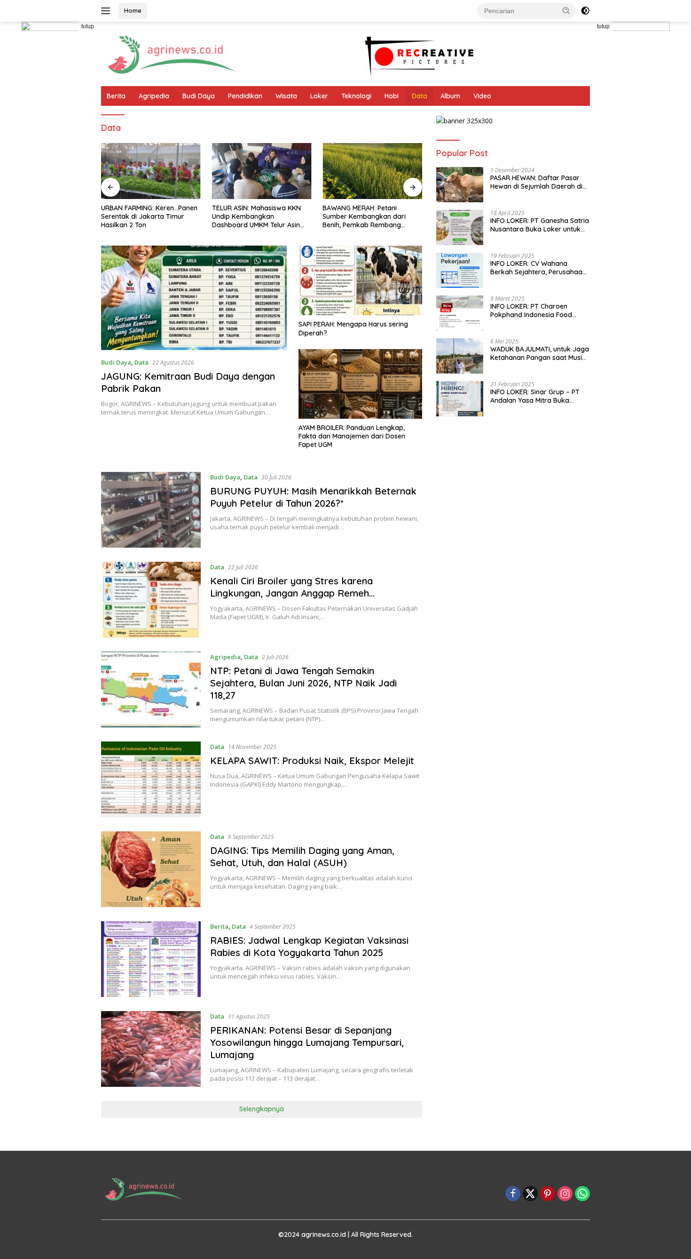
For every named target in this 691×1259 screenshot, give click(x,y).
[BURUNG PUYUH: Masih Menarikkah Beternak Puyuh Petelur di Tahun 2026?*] (151, 510)
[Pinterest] (547, 1194)
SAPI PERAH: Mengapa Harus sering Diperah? (353, 328)
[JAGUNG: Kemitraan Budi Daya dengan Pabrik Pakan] (194, 298)
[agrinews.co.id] (171, 52)
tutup (87, 26)
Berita (116, 96)
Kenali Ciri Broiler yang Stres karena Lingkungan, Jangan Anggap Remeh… (292, 587)
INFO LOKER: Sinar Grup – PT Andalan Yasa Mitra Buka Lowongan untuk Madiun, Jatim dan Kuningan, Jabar (539, 396)
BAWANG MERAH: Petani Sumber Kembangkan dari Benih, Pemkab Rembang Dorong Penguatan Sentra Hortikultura (364, 217)
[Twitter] (530, 1194)
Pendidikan (245, 96)
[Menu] (107, 11)
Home (132, 10)
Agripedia (154, 96)
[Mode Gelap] (585, 11)
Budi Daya (198, 96)
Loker (319, 96)
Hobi (392, 96)
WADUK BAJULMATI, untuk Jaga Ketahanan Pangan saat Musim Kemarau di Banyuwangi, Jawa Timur (539, 353)
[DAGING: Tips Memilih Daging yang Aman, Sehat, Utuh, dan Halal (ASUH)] (151, 869)
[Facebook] (512, 1194)
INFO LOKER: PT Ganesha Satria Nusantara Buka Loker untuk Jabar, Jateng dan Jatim (539, 224)
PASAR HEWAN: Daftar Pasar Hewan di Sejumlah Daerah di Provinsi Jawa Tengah (536, 182)
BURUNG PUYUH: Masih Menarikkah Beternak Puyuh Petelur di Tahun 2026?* (313, 497)
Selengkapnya (261, 1109)
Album (450, 96)
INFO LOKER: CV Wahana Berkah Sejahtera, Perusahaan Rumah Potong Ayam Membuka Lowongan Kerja (538, 267)
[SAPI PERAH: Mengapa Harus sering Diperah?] (360, 280)
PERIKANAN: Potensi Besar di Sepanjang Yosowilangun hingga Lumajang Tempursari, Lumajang (307, 1042)
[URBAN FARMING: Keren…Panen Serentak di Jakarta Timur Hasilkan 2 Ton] (151, 171)
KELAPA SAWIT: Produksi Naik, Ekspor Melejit (312, 760)
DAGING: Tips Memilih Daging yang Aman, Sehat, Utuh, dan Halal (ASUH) (302, 857)
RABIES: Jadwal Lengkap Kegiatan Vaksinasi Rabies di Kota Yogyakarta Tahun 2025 (309, 946)
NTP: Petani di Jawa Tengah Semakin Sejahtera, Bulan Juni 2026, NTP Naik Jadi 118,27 (303, 683)
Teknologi (356, 96)
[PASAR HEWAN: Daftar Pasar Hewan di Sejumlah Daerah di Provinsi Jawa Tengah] (459, 184)
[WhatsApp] (582, 1194)
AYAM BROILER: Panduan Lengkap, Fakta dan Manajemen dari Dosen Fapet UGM (351, 436)
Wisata (286, 96)
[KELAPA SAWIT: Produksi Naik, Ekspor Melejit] (151, 779)
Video (482, 96)
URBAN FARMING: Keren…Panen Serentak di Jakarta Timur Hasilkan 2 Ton (149, 216)
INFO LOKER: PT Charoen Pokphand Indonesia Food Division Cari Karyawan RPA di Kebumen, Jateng (537, 310)
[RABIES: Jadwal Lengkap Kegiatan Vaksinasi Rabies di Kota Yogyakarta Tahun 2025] (151, 959)
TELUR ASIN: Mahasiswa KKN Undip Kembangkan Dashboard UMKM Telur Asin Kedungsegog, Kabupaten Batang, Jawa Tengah (256, 217)
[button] (566, 10)
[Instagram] (565, 1194)
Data (419, 96)
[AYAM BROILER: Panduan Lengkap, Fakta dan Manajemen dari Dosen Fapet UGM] (360, 384)
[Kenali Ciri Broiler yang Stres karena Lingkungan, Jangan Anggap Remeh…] (151, 599)
